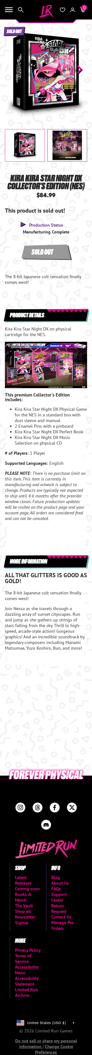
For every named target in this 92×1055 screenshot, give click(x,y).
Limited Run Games (46, 11)
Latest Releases (23, 880)
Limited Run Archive (26, 992)
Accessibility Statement (27, 981)
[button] (12, 69)
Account (72, 10)
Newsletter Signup (25, 919)
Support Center (59, 897)
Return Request (58, 908)
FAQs (56, 888)
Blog (55, 877)
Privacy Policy (28, 950)
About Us (60, 883)
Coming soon (27, 888)
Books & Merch (23, 897)
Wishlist (62, 10)
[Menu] (9, 10)
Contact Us (61, 917)
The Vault (24, 905)
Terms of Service (23, 958)
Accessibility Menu (27, 969)
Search (20, 10)
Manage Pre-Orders (63, 925)
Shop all (23, 911)
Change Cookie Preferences (54, 1049)
